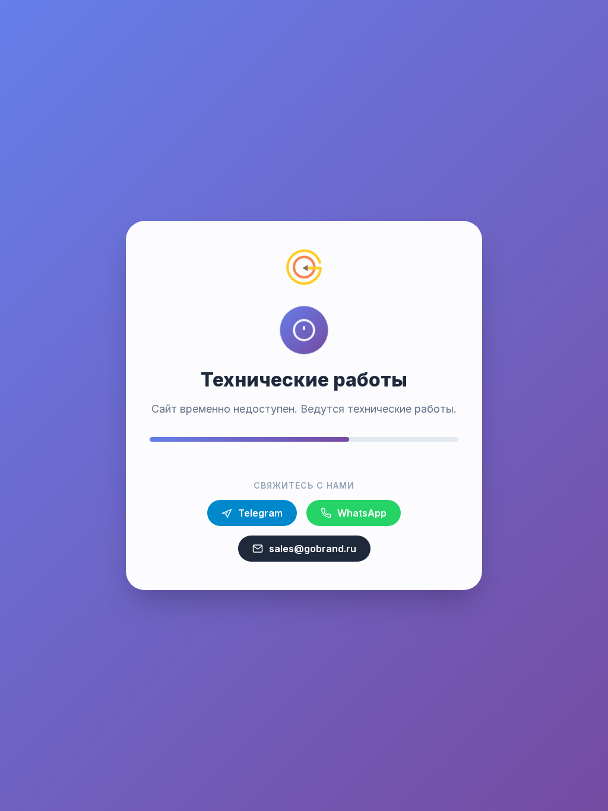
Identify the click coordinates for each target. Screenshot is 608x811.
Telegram (260, 513)
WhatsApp (362, 513)
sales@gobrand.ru (312, 549)
